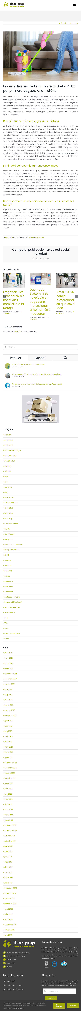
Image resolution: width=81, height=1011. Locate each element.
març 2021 (8, 872)
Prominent (8, 586)
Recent (40, 358)
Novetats (8, 565)
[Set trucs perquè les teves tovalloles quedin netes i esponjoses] (7, 374)
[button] (4, 296)
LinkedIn (9, 967)
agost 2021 (8, 846)
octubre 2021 (9, 836)
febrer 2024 (9, 705)
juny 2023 (8, 731)
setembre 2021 (10, 841)
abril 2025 (8, 653)
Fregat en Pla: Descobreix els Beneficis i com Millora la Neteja (13, 300)
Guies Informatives (11, 523)
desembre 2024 (10, 673)
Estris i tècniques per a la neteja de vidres (28, 364)
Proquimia (8, 592)
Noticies (31, 237)
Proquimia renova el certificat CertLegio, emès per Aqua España (37, 384)
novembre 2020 (10, 893)
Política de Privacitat (15, 989)
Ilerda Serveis (9, 534)
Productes (8, 581)
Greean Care (9, 497)
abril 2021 (8, 867)
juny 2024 (8, 689)
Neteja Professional (12, 550)
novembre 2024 (10, 679)
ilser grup (8, 539)
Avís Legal (11, 981)
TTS (5, 623)
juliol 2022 (8, 789)
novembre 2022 (10, 768)
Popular (15, 358)
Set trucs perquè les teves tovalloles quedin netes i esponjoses (36, 374)
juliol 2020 (8, 914)
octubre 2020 (9, 898)
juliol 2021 (8, 851)
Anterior (64, 23)
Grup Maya (8, 513)
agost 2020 (8, 909)
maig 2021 (8, 862)
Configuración (18, 1008)
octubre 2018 (9, 930)
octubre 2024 (9, 684)
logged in (17, 331)
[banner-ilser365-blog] (40, 396)
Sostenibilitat (9, 612)
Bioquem (8, 435)
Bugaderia (8, 440)
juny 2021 (8, 856)
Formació (8, 487)
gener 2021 (8, 883)
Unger (6, 628)
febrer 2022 (9, 815)
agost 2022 (8, 783)
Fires (6, 482)
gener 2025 (8, 668)
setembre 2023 (10, 715)
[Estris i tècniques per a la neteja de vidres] (7, 365)
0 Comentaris (39, 237)
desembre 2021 (10, 825)
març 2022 (8, 809)
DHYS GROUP (9, 461)
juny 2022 (8, 794)
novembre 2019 (10, 925)
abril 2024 (8, 700)
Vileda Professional (12, 633)
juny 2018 (8, 935)
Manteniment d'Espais (13, 544)
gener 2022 (8, 820)
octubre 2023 (9, 710)
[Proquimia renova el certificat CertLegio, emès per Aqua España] (7, 384)
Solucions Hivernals (12, 607)
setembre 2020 (10, 904)
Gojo (6, 492)
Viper (6, 639)
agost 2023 (8, 721)
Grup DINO (8, 508)
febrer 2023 (9, 752)
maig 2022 (8, 799)
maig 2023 (8, 736)
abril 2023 (8, 741)
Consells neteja (10, 456)
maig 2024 (8, 694)
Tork (6, 618)
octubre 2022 (9, 773)
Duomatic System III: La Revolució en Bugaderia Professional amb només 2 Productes (40, 302)
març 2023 (8, 747)
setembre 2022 (10, 778)
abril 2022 (8, 804)
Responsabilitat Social (13, 602)
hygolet (7, 529)
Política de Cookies (14, 985)
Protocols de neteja (12, 597)
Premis (7, 576)
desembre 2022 (10, 762)
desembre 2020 (10, 888)
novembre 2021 (10, 830)
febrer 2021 (9, 877)
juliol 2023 (8, 726)
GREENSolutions (10, 503)
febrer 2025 (9, 663)
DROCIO (7, 471)
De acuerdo (59, 1006)
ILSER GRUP (48, 948)
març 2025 (8, 658)
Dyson (6, 476)
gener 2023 (8, 757)
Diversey (7, 466)
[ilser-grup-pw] (19, 940)
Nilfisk (6, 555)
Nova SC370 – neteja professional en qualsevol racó (66, 300)
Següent (73, 23)
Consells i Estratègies (12, 450)
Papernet (8, 571)
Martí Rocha (9, 237)
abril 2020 (8, 919)
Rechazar (73, 1006)
